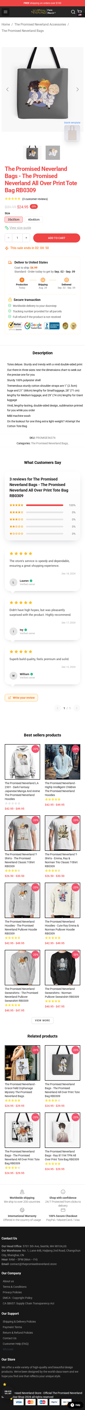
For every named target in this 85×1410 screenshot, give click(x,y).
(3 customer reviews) (35, 199)
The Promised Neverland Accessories (40, 24)
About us (8, 1281)
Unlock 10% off (8, 1392)
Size (7, 213)
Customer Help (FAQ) (16, 1343)
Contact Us (9, 1338)
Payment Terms (12, 1327)
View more (42, 1020)
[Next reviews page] (76, 708)
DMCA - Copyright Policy (17, 1297)
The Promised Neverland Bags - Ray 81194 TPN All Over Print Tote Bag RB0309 (62, 1155)
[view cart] (79, 11)
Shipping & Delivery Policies (19, 1321)
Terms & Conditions (14, 1286)
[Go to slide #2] (52, 153)
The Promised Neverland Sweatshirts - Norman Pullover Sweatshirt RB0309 (62, 992)
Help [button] (78, 1405)
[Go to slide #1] (32, 153)
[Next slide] (77, 89)
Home (6, 24)
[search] (73, 11)
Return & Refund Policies (18, 1332)
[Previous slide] (8, 89)
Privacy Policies (12, 1292)
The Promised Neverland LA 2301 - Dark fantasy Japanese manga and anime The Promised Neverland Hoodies (22, 791)
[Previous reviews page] (57, 708)
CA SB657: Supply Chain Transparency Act (28, 1303)
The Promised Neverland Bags (23, 31)
